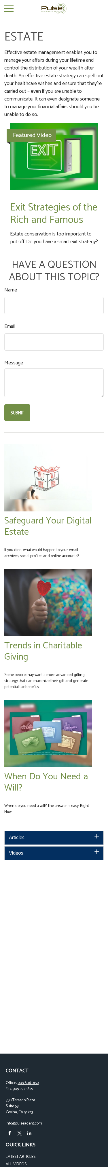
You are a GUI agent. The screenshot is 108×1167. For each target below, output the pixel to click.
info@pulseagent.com (24, 1123)
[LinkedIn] (29, 1133)
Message (13, 363)
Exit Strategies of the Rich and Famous (54, 213)
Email (9, 327)
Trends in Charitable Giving (43, 651)
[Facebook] (10, 1133)
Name (10, 290)
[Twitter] (19, 1133)
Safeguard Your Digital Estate (48, 526)
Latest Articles (20, 1157)
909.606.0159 (28, 1083)
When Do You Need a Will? (46, 782)
